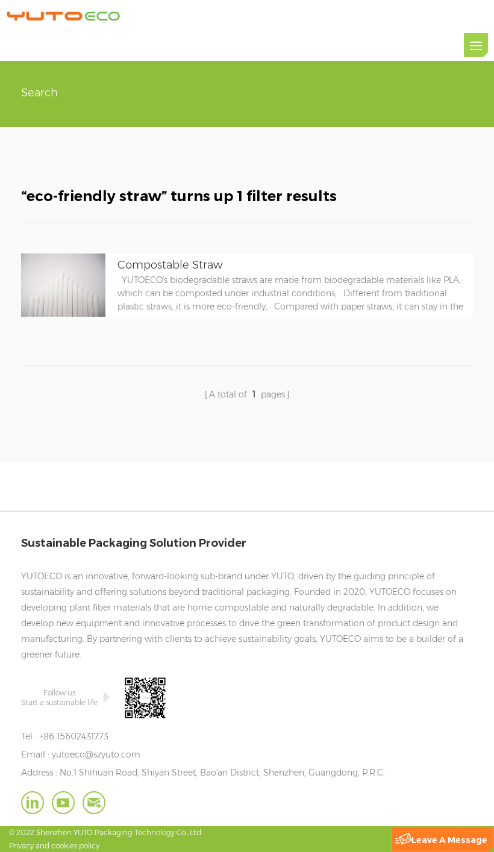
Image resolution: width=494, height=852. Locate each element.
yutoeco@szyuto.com (96, 754)
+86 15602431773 (73, 736)
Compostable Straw (169, 265)
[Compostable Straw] (63, 313)
